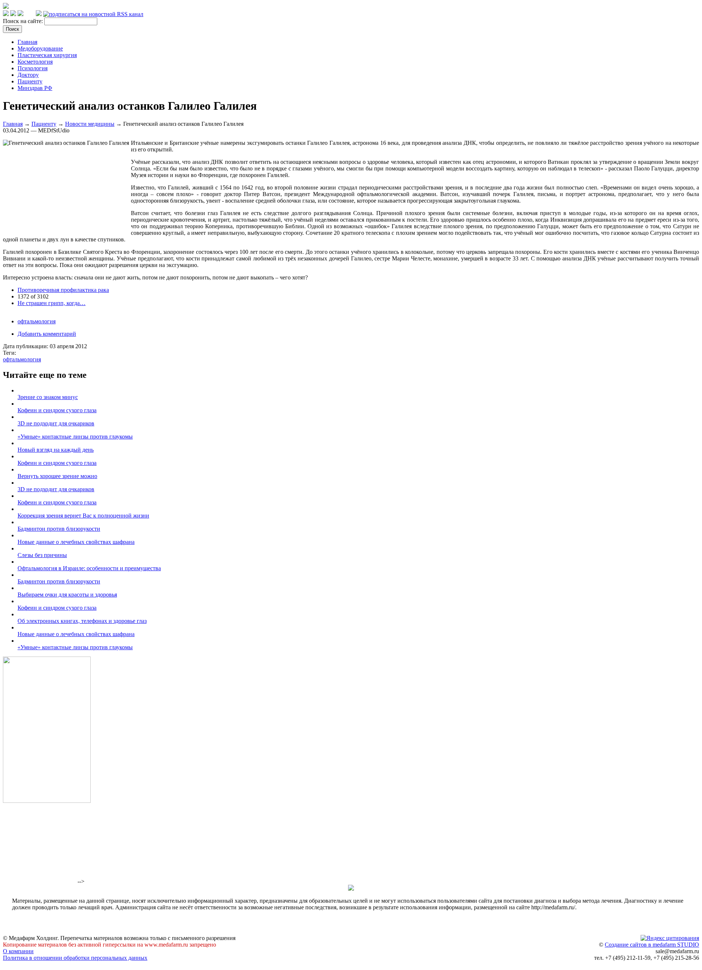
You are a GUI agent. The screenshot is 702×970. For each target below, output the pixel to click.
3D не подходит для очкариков (56, 423)
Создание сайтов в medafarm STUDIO (652, 944)
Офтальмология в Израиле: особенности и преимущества (89, 568)
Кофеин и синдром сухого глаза (57, 410)
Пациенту (30, 81)
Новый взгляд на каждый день (56, 450)
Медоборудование (40, 48)
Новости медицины (89, 124)
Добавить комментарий (47, 334)
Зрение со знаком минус (48, 397)
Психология (33, 68)
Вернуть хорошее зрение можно (57, 476)
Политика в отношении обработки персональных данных (75, 958)
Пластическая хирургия (47, 55)
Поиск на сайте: (23, 21)
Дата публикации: (26, 346)
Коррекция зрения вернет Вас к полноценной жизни (83, 515)
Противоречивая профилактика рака (63, 290)
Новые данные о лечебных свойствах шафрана (76, 542)
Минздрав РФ (35, 88)
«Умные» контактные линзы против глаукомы (75, 436)
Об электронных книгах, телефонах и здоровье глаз (82, 621)
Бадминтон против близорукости (59, 529)
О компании (18, 951)
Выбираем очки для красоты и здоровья (67, 594)
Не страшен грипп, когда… (52, 303)
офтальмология (37, 321)
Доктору (28, 75)
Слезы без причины (42, 555)
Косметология (35, 62)
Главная (27, 42)
